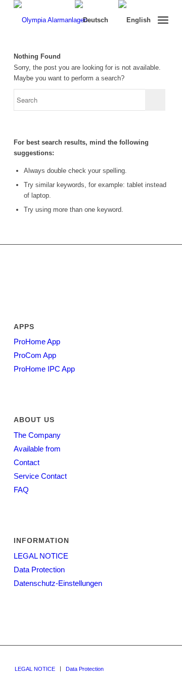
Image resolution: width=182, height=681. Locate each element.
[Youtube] (160, 658)
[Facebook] (145, 658)
